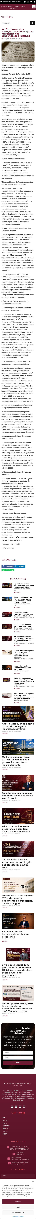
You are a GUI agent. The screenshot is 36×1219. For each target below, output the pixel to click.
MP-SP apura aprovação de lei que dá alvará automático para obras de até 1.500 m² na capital (24, 696)
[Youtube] (31, 1)
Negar (18, 1207)
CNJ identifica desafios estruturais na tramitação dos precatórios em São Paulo (23, 639)
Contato (5, 1134)
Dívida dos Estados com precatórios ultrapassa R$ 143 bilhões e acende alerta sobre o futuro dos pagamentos (24, 681)
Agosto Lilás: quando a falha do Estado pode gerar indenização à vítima (24, 585)
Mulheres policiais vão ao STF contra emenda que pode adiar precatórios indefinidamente (23, 599)
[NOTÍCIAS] (1, 16)
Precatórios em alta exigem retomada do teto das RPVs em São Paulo (23, 614)
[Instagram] (28, 1)
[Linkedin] (34, 1)
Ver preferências (18, 1212)
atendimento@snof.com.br (11, 2)
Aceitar (18, 1201)
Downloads (6, 1128)
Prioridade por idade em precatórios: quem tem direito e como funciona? (23, 626)
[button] (33, 1181)
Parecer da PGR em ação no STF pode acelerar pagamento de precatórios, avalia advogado (24, 654)
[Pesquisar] (32, 23)
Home (4, 1118)
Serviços (5, 1131)
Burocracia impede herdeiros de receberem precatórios (22, 667)
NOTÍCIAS (7, 17)
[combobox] (15, 23)
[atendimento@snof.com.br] (1, 1)
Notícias (5, 1120)
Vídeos (4, 1123)
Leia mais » (17, 592)
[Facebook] (24, 1)
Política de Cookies (18, 1216)
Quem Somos (6, 1126)
